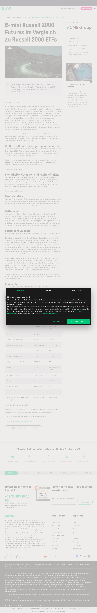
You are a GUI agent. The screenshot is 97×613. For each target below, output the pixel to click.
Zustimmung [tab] (20, 290)
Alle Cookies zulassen (78, 321)
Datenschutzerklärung (50, 313)
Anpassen (56, 321)
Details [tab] (48, 290)
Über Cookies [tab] (76, 290)
